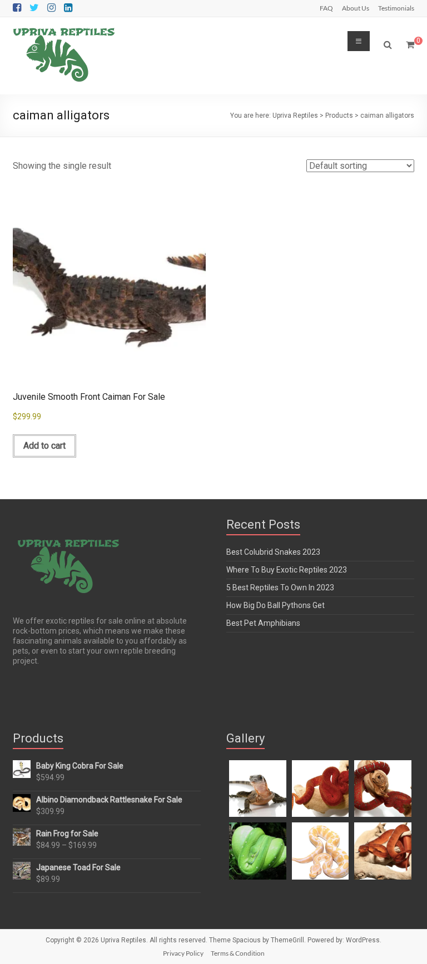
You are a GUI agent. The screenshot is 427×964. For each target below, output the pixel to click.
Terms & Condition (238, 953)
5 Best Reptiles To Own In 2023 (280, 587)
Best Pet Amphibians (263, 623)
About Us (355, 8)
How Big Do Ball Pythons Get (275, 605)
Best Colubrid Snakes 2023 (273, 552)
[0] (410, 45)
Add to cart (44, 445)
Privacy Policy (183, 953)
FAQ (326, 8)
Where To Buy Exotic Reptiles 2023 (286, 569)
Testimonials (396, 8)
